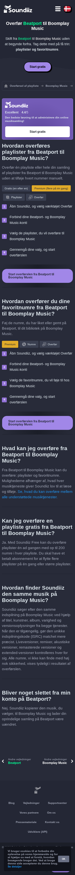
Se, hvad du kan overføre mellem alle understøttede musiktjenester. (37, 494)
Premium (10, 344)
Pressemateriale (26, 822)
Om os (51, 812)
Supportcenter (57, 802)
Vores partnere (29, 812)
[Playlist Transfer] (18, 9)
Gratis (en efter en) (16, 188)
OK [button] (63, 859)
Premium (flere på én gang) (51, 188)
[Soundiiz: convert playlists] (37, 790)
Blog (11, 802)
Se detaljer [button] (15, 866)
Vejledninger (31, 802)
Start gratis (38, 66)
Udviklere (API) (37, 831)
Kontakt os (52, 822)
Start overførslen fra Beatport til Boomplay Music (31, 276)
